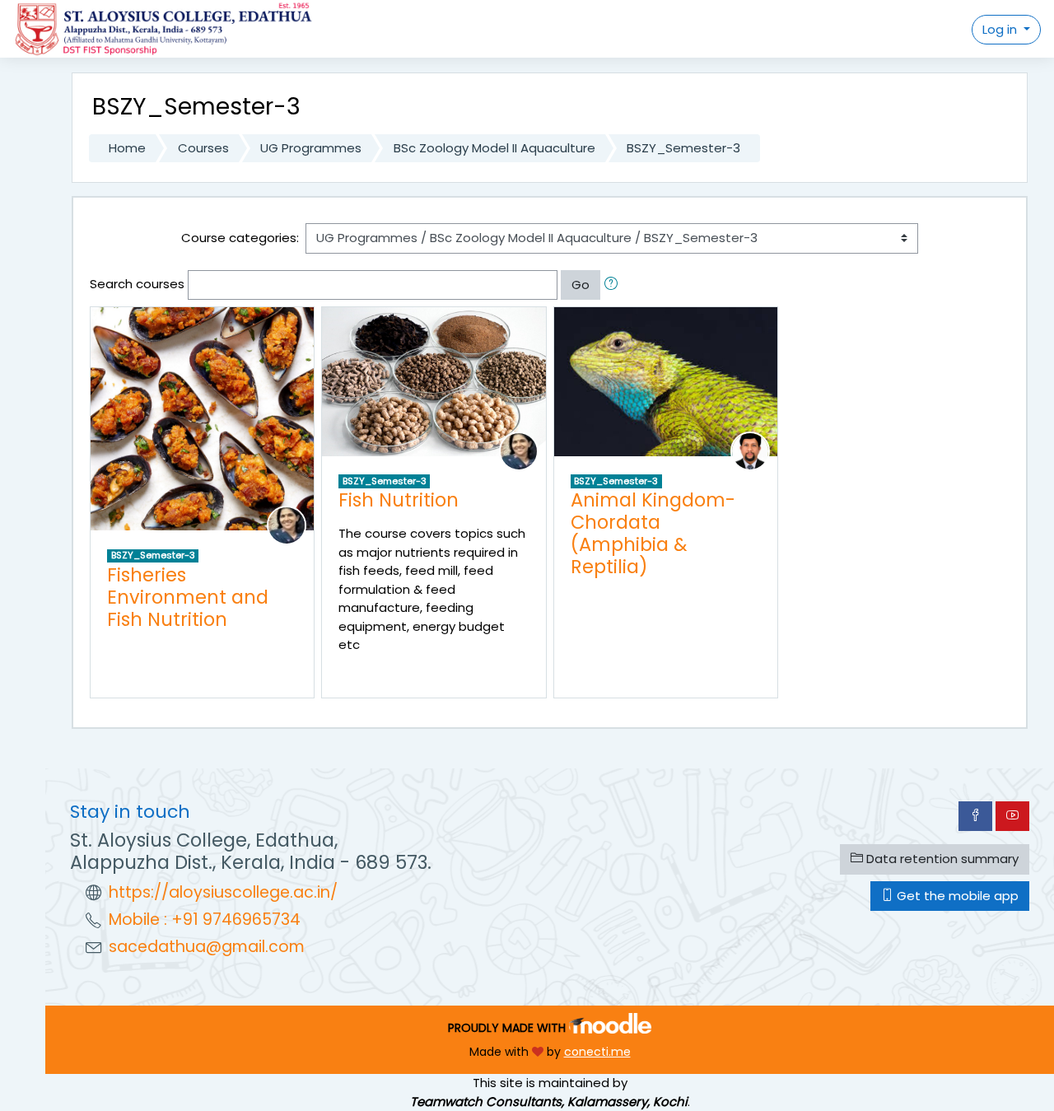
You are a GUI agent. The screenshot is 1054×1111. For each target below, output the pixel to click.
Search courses (137, 283)
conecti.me (597, 1051)
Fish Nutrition (398, 500)
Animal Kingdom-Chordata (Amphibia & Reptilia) (653, 533)
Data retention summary (941, 858)
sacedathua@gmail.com (207, 947)
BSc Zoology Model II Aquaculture (494, 147)
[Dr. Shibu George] (750, 450)
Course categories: (240, 237)
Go (580, 284)
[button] (614, 285)
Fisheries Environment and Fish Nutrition (187, 597)
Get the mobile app (956, 895)
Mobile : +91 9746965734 (205, 919)
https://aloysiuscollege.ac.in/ (223, 892)
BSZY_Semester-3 (683, 147)
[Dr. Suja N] (286, 524)
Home (127, 147)
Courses (203, 147)
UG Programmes (310, 147)
